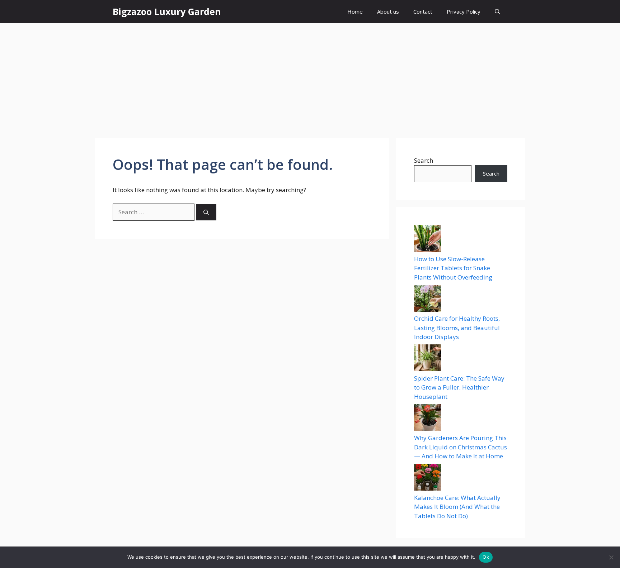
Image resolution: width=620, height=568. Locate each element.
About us (388, 11)
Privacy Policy (463, 11)
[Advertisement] (310, 77)
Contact (422, 11)
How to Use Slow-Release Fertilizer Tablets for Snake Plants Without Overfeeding (453, 268)
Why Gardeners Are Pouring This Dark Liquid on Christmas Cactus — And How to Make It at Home (460, 447)
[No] (611, 557)
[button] (497, 11)
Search (423, 160)
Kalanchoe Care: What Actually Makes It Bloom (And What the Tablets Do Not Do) (457, 506)
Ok (486, 557)
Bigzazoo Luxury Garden (167, 11)
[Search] (206, 212)
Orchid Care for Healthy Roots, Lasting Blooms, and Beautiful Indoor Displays (457, 327)
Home (355, 11)
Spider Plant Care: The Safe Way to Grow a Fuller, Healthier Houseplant (459, 387)
